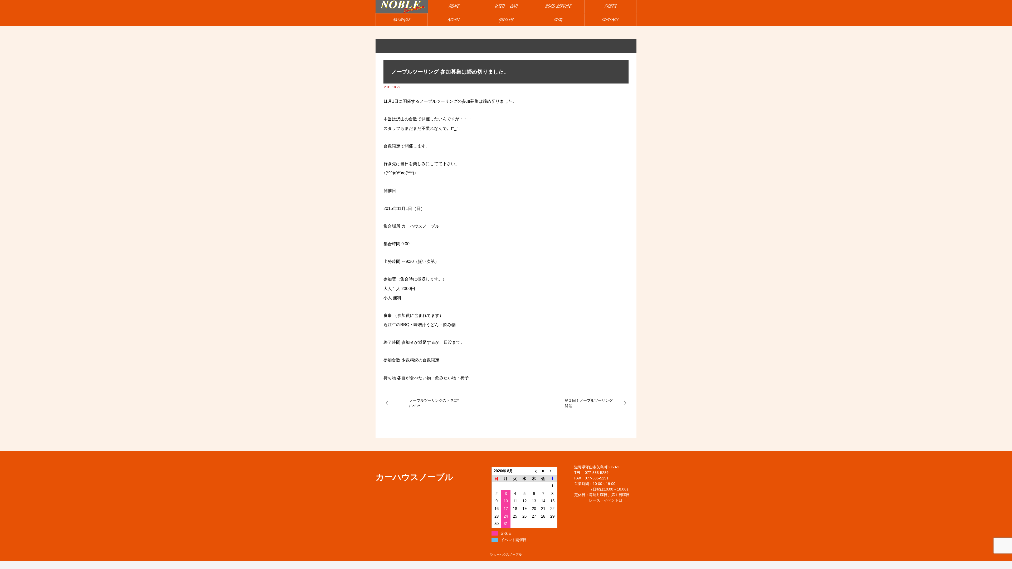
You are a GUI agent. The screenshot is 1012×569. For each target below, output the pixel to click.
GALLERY (506, 20)
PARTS (610, 6)
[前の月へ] (534, 471)
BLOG (558, 20)
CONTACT (610, 20)
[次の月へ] (552, 471)
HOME (454, 6)
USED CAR (506, 6)
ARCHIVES (402, 20)
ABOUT (454, 20)
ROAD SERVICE (558, 6)
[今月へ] (543, 471)
